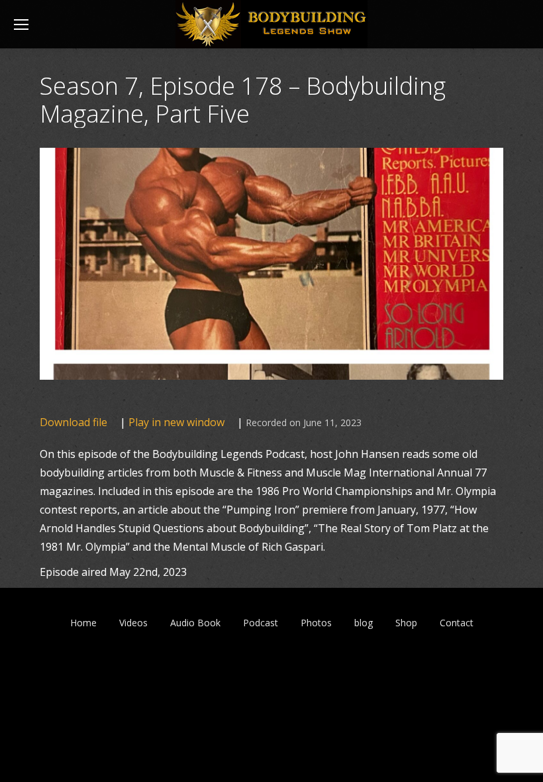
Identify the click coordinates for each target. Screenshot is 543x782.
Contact (456, 622)
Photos (316, 622)
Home (83, 622)
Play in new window (176, 422)
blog (363, 622)
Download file (73, 422)
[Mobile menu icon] (21, 24)
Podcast (260, 622)
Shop (406, 622)
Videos (133, 622)
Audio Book (195, 622)
